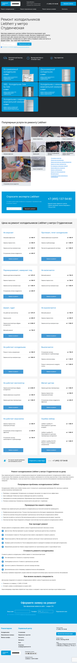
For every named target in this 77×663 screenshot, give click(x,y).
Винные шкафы (5, 637)
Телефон (34, 611)
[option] (15, 58)
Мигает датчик (47, 383)
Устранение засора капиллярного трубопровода (59, 176)
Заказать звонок (68, 3)
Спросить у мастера (37, 461)
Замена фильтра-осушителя (58, 168)
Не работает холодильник (14, 347)
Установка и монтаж (56, 158)
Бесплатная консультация (65, 633)
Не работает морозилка (13, 419)
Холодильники (5, 632)
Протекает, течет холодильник (54, 233)
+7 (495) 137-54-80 (52, 4)
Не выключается (48, 308)
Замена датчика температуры (58, 164)
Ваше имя (10, 611)
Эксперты (21, 640)
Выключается (47, 347)
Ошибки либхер (48, 419)
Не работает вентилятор (13, 383)
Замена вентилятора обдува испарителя (61, 162)
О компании (21, 632)
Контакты (21, 637)
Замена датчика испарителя (58, 171)
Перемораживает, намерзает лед (17, 270)
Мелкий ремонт (55, 173)
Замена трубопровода (56, 170)
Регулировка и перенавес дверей (59, 166)
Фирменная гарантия (24, 635)
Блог (19, 642)
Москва (32, 2)
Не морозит (8, 233)
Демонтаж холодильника (57, 160)
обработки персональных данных (21, 47)
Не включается (47, 270)
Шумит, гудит (9, 308)
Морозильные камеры (7, 635)
